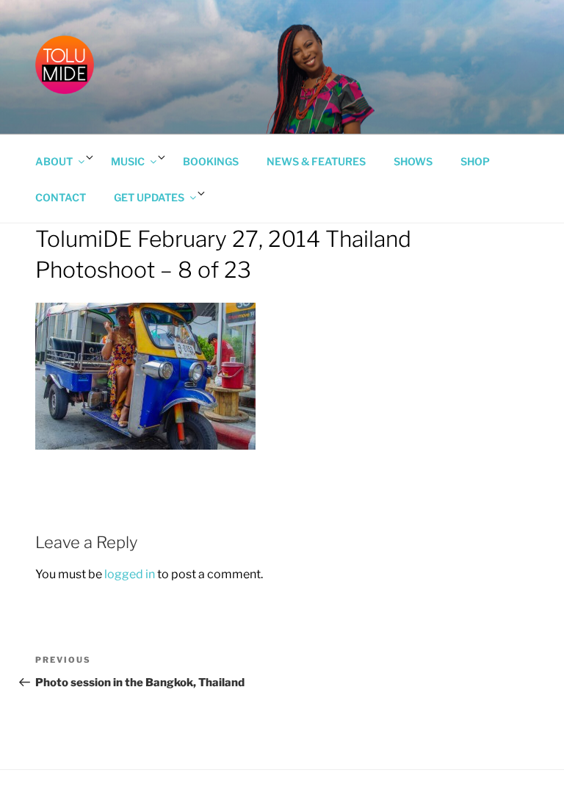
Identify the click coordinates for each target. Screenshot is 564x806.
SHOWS (413, 161)
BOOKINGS (211, 161)
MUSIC (128, 161)
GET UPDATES (149, 197)
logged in (129, 574)
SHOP (475, 161)
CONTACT (60, 197)
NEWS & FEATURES (316, 161)
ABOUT (54, 161)
